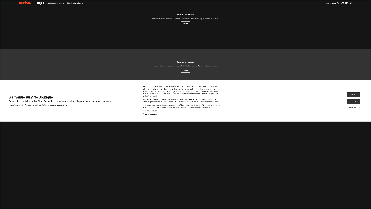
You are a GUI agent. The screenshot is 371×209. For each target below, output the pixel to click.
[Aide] (342, 3)
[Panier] (350, 3)
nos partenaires (212, 86)
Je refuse (353, 101)
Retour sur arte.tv (331, 3)
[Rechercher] (338, 3)
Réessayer (185, 23)
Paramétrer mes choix (353, 107)
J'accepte (353, 95)
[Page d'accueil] (32, 3)
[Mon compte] (346, 3)
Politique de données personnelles (192, 108)
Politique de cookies (150, 111)
